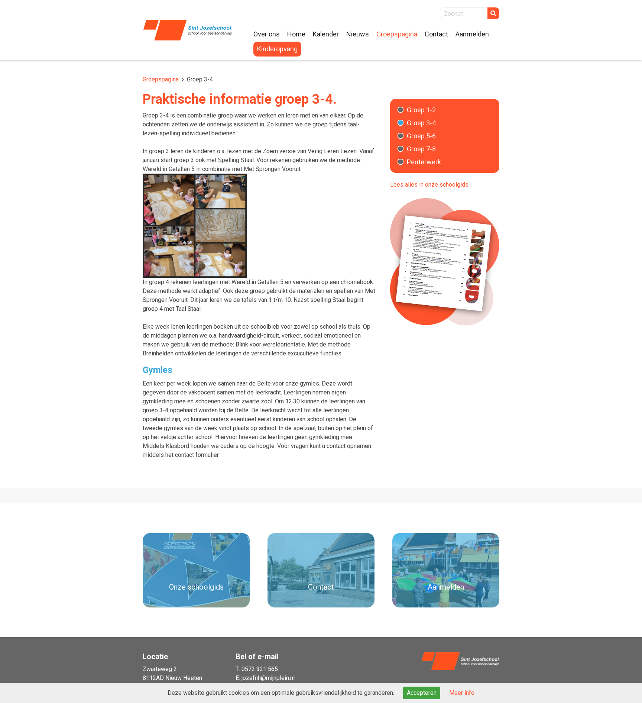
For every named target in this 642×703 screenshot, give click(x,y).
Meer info (461, 692)
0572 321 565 (259, 669)
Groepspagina (161, 79)
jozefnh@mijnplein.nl (268, 677)
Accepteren (422, 692)
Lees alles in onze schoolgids (429, 184)
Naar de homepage (187, 30)
